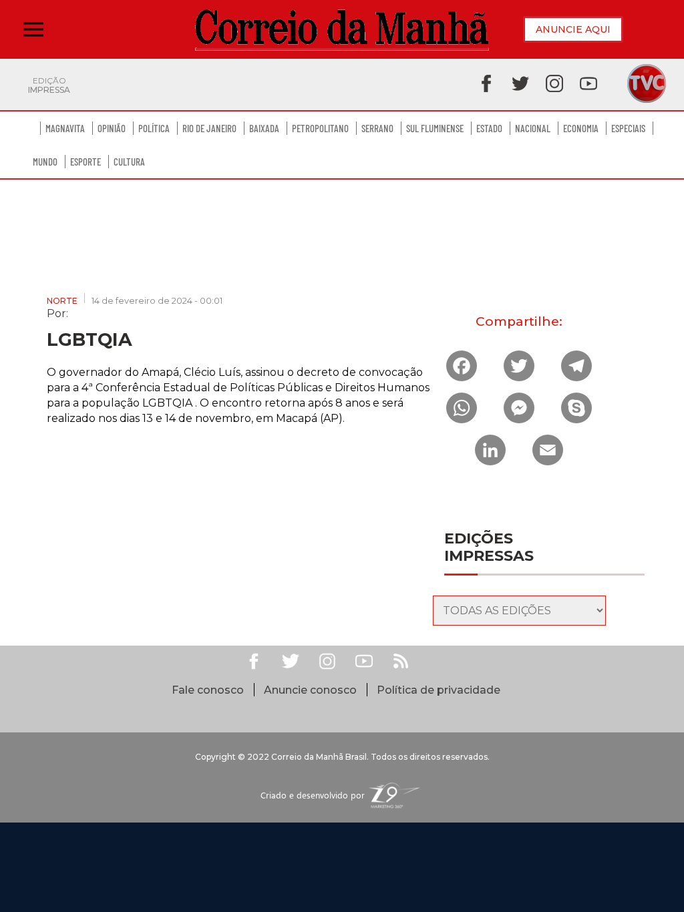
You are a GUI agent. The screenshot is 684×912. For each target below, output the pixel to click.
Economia (580, 128)
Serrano (377, 128)
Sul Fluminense (435, 128)
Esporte (85, 162)
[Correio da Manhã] (342, 29)
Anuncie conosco (310, 690)
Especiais (628, 128)
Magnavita (65, 128)
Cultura (129, 162)
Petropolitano (320, 128)
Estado (489, 128)
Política (154, 128)
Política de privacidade (438, 690)
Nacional (532, 128)
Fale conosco (208, 690)
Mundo (45, 162)
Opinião (112, 128)
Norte (62, 301)
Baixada (264, 128)
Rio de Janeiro (209, 128)
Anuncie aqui (573, 29)
